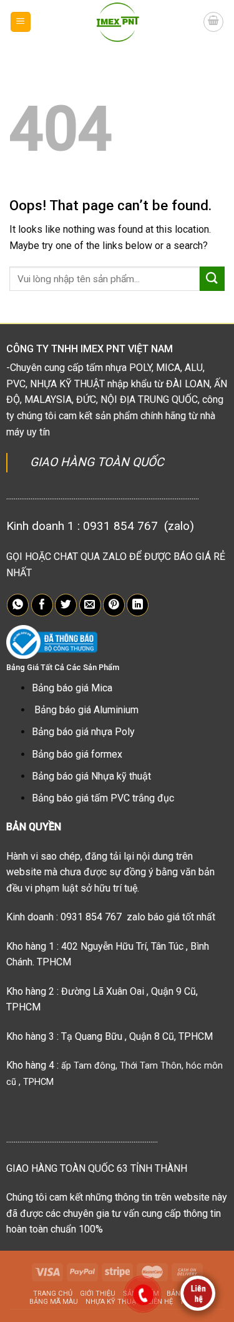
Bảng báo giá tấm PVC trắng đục (103, 798)
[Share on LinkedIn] (138, 605)
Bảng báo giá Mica (72, 688)
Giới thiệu (97, 1293)
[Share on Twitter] (66, 605)
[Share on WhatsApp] (18, 605)
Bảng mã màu (53, 1302)
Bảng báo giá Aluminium (86, 710)
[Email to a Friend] (90, 605)
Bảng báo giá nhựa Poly (83, 732)
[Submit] (212, 279)
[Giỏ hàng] (213, 22)
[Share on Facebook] (42, 605)
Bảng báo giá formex (77, 754)
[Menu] (21, 22)
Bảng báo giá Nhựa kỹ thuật (91, 776)
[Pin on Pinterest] (114, 605)
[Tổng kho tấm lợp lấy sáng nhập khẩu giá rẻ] (117, 22)
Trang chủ (52, 1293)
